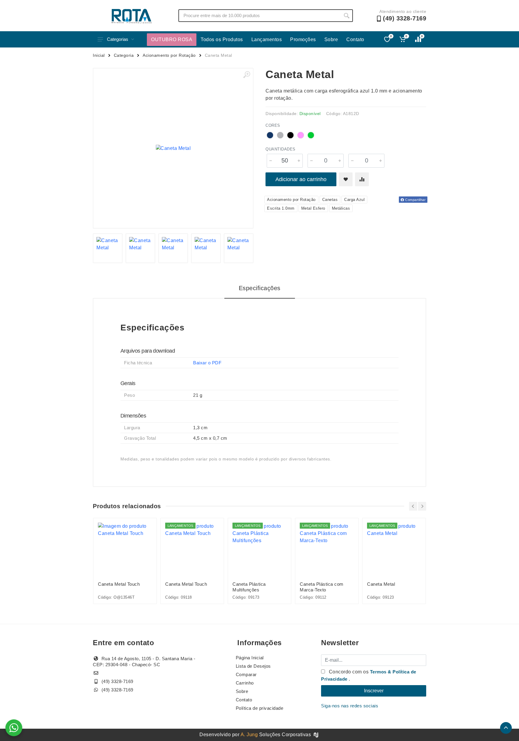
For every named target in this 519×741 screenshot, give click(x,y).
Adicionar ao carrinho (300, 179)
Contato (355, 39)
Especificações (260, 288)
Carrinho (245, 682)
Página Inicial (250, 657)
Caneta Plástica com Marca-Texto (322, 587)
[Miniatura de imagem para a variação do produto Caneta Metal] (108, 248)
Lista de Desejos (253, 666)
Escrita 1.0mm (281, 208)
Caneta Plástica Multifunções (249, 587)
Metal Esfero (313, 208)
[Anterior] (413, 506)
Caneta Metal (381, 584)
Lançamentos (266, 39)
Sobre (331, 39)
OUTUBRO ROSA (171, 39)
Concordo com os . (368, 675)
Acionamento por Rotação (169, 55)
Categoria (124, 55)
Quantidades (281, 149)
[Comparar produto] (362, 179)
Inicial (99, 55)
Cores (273, 125)
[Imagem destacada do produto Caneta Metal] (173, 148)
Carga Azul (354, 199)
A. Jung (249, 734)
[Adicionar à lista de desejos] (346, 179)
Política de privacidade (260, 708)
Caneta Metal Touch (119, 584)
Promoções (303, 39)
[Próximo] (422, 506)
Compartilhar (415, 200)
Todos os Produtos (222, 39)
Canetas (330, 199)
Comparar (246, 674)
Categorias (117, 39)
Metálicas (341, 208)
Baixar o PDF (207, 362)
